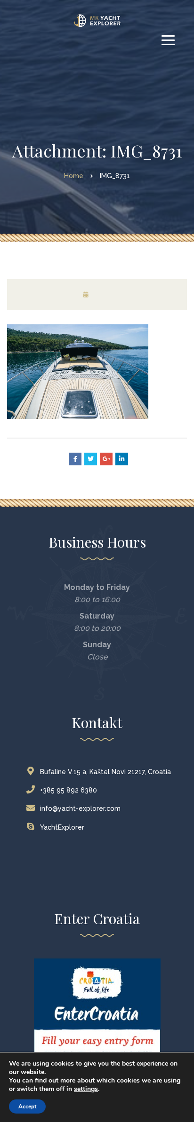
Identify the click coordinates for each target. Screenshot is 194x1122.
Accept (27, 1106)
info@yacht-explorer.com (80, 808)
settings (86, 1089)
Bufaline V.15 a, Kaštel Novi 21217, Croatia (105, 772)
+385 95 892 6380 (68, 790)
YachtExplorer (62, 827)
